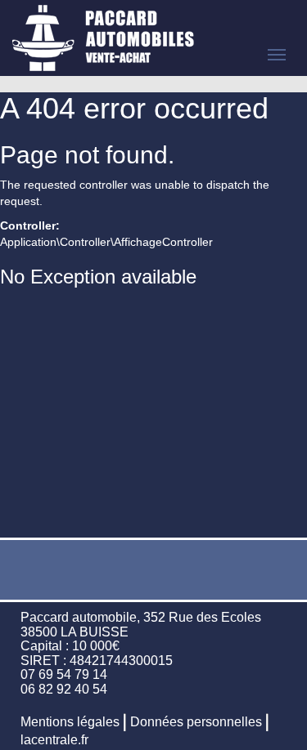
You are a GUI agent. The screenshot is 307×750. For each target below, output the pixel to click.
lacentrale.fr (54, 740)
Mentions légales (70, 722)
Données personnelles (196, 722)
